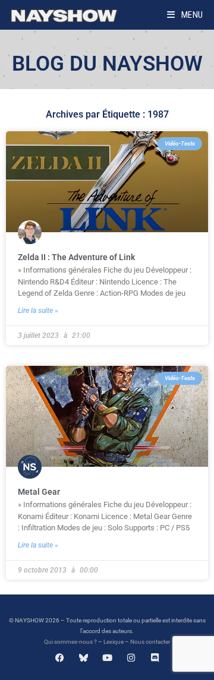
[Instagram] (131, 657)
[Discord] (154, 657)
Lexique (113, 641)
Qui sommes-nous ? (70, 641)
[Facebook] (59, 657)
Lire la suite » (38, 310)
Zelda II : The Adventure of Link (76, 257)
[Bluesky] (83, 657)
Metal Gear (39, 491)
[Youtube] (107, 657)
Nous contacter (150, 641)
